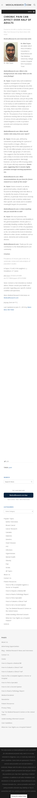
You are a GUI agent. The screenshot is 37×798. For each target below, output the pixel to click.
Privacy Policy (6, 708)
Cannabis (9, 532)
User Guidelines (6, 723)
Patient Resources (10, 582)
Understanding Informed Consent (17, 614)
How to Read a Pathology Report (17, 594)
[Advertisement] (18, 385)
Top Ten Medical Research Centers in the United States (18, 713)
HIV (7, 546)
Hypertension (10, 553)
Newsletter (5, 699)
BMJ (5, 32)
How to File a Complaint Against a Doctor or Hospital (16, 677)
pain (10, 467)
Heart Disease (11, 543)
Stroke (8, 567)
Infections (9, 550)
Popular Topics (9, 519)
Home (3, 659)
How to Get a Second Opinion (16, 605)
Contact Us (7, 578)
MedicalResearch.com (11, 298)
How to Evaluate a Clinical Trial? (16, 601)
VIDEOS (6, 624)
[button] (30, 12)
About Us (7, 574)
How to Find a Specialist (14, 598)
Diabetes (9, 536)
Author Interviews (24, 29)
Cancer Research (11, 529)
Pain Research (12, 32)
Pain (7, 564)
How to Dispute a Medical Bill (16, 591)
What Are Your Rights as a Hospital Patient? (16, 727)
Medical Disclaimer (7, 695)
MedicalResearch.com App (18, 495)
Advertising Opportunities (10, 646)
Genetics (9, 539)
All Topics (9, 571)
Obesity (8, 560)
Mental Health (10, 557)
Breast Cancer (10, 525)
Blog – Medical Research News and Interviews (17, 650)
